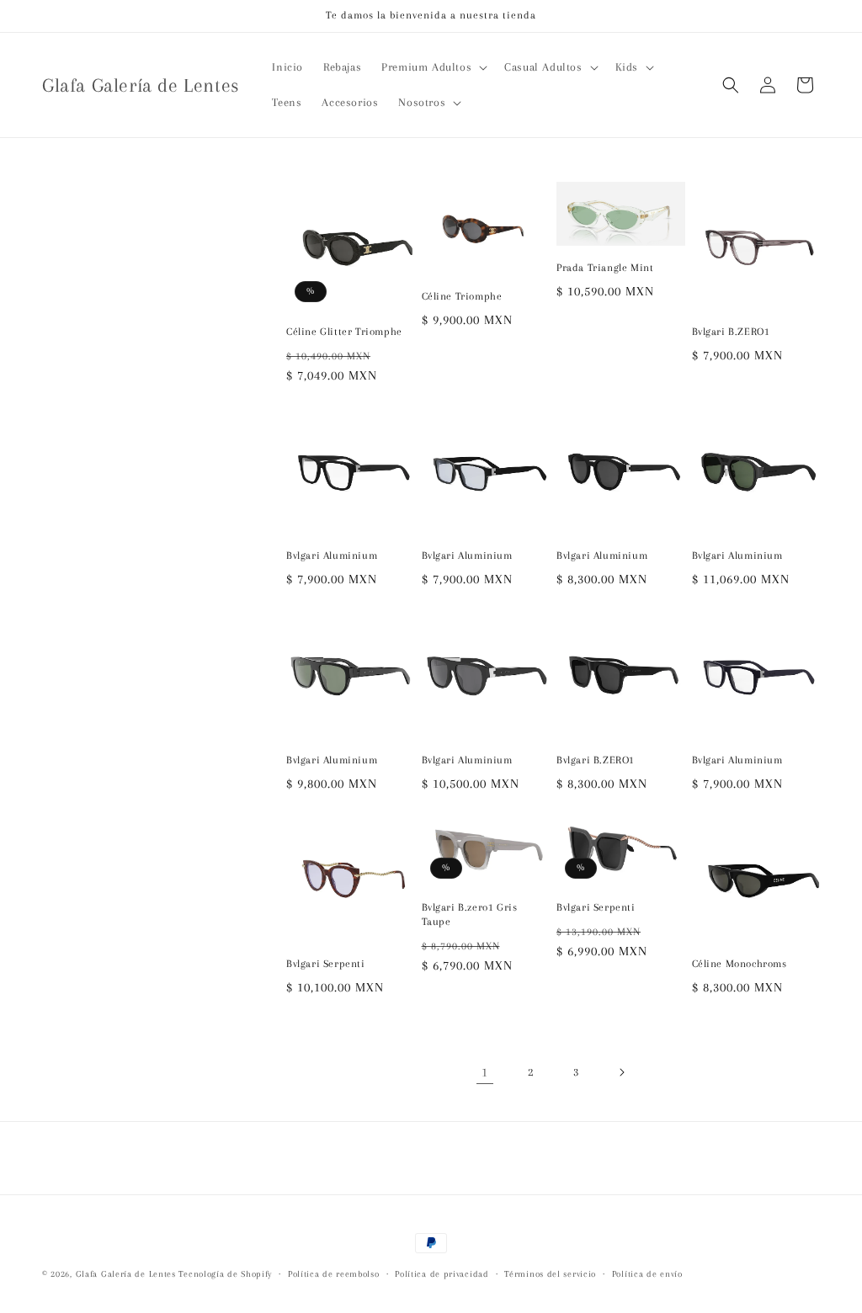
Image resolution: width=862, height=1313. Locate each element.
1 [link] (485, 1072)
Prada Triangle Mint (604, 268)
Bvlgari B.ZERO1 (731, 332)
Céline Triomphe (462, 296)
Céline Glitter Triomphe (344, 332)
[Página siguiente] (621, 1072)
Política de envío (647, 1273)
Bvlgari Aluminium (331, 555)
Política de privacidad (441, 1273)
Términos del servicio (550, 1273)
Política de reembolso (334, 1273)
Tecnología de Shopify (225, 1273)
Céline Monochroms (739, 964)
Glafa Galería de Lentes (126, 1273)
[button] (432, 67)
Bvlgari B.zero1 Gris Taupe (470, 914)
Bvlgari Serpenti (325, 964)
